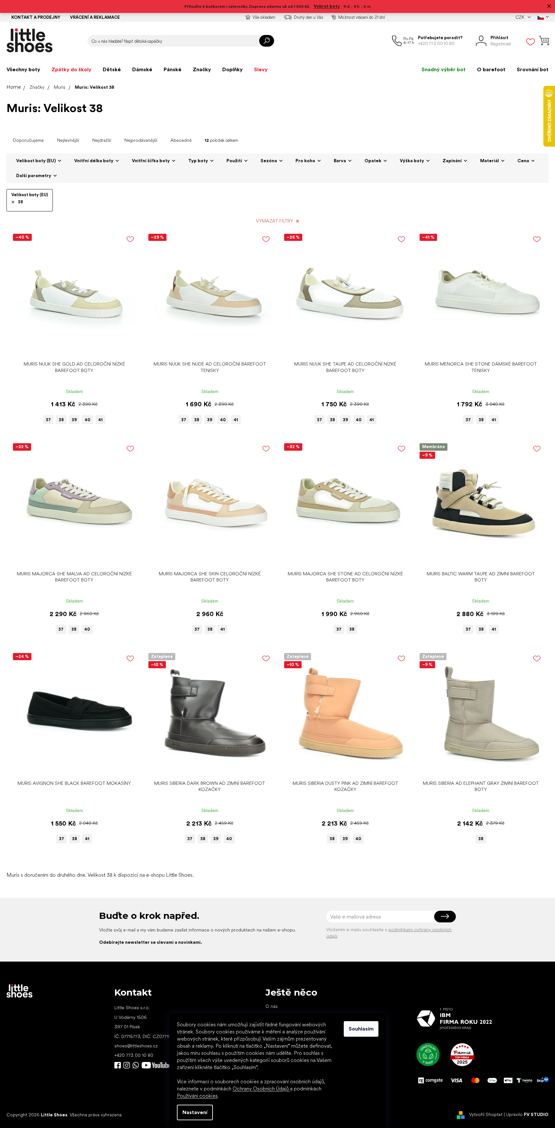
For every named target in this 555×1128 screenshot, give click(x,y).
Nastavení (194, 1112)
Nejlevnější (68, 140)
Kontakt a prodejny (35, 17)
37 (48, 419)
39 (74, 419)
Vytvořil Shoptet (486, 1114)
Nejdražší (101, 140)
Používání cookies (197, 1096)
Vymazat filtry (274, 220)
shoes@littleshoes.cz (136, 1045)
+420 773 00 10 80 (133, 1055)
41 (100, 419)
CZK (520, 17)
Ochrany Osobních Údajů (261, 1089)
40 (87, 419)
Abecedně (181, 140)
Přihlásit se (445, 916)
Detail (71, 348)
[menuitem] (23, 69)
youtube (156, 1065)
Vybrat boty (327, 6)
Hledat (266, 41)
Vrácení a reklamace (95, 17)
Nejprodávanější (140, 140)
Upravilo (527, 1114)
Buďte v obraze (117, 1065)
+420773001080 (137, 1065)
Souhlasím (361, 1029)
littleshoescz (126, 1065)
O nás (271, 1006)
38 (20, 201)
